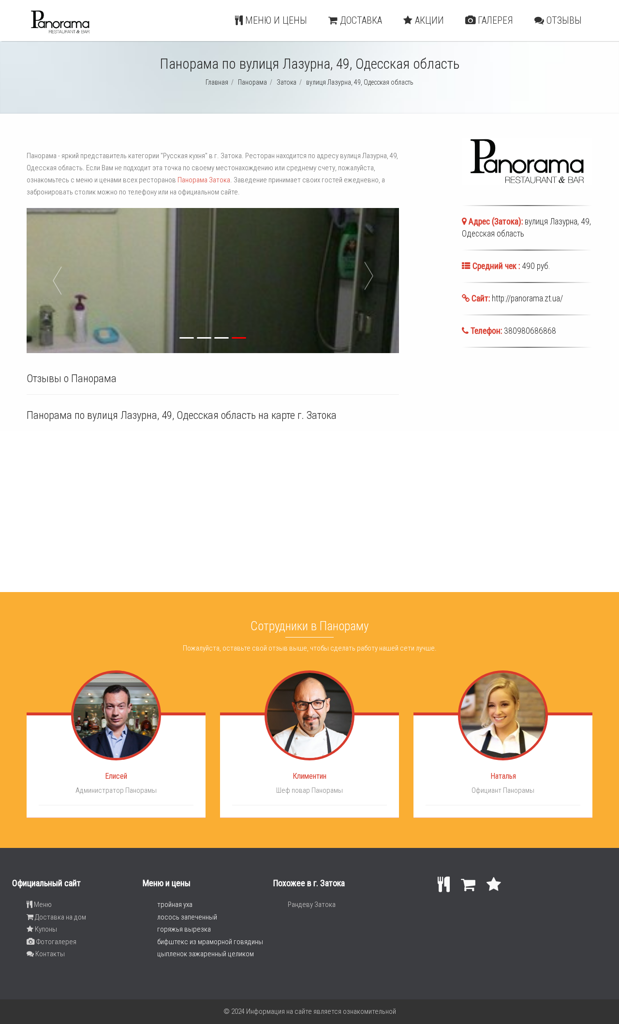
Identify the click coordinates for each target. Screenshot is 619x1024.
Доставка (360, 20)
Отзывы (563, 20)
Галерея (494, 20)
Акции (428, 20)
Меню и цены (275, 20)
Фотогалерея (55, 941)
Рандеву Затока (312, 904)
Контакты (49, 954)
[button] (69, 280)
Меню (42, 904)
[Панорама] (60, 32)
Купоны (45, 929)
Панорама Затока (203, 180)
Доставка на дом (59, 917)
